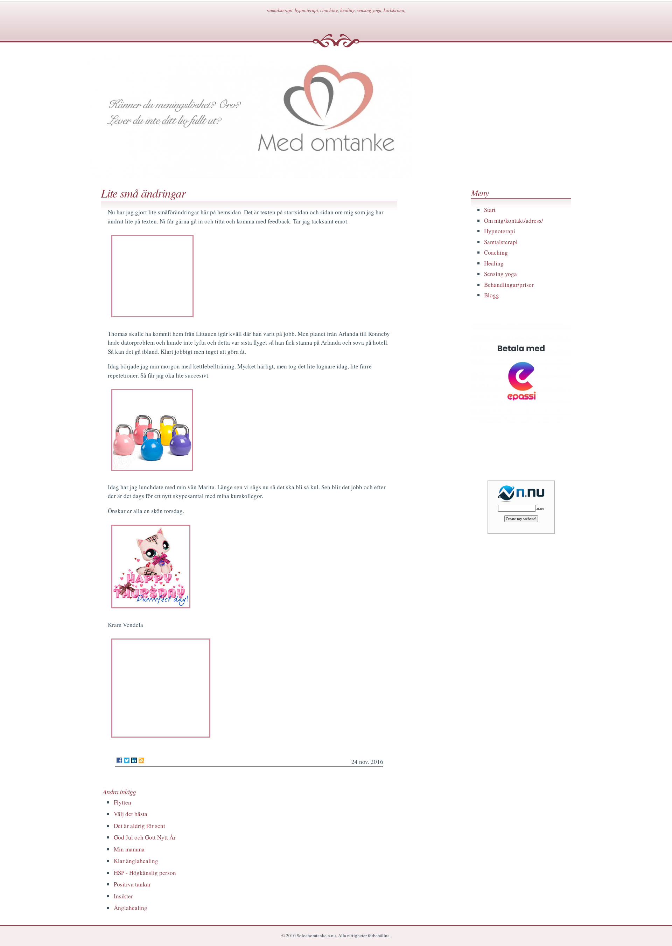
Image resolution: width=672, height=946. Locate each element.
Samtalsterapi (501, 242)
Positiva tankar (132, 884)
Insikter (123, 896)
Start (490, 210)
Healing (494, 263)
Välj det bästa (130, 814)
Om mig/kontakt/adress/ (513, 220)
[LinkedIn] (134, 760)
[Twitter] (127, 760)
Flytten (122, 802)
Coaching (496, 252)
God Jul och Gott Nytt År (145, 837)
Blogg (491, 295)
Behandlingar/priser (509, 285)
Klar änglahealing (136, 861)
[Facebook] (119, 760)
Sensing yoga (500, 274)
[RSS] (141, 760)
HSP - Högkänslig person (145, 873)
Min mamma (129, 849)
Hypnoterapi (499, 231)
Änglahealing (130, 908)
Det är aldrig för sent (139, 826)
